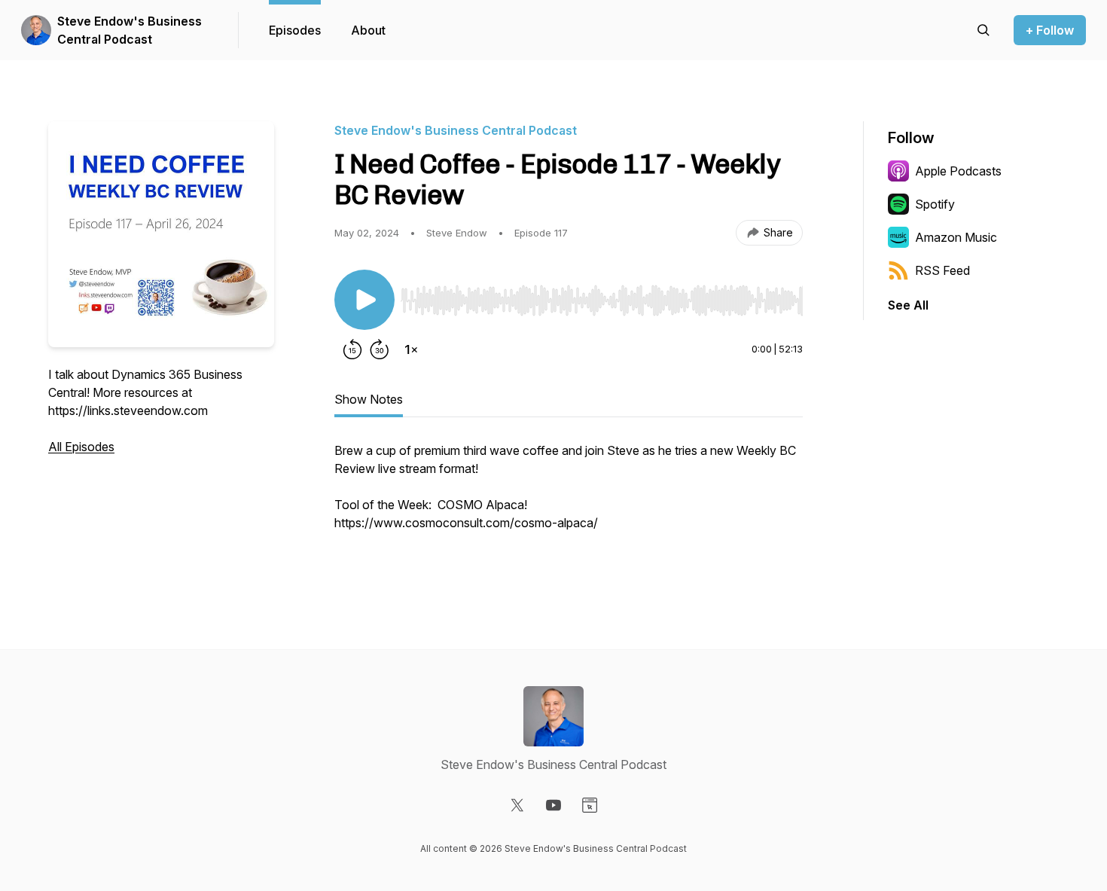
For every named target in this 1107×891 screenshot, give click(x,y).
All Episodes (81, 446)
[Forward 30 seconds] (379, 349)
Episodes (295, 30)
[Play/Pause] (364, 300)
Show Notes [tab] (368, 399)
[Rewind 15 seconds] (352, 349)
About (368, 30)
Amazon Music (956, 237)
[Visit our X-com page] (517, 805)
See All (908, 305)
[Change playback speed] (411, 349)
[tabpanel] (568, 503)
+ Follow (1050, 30)
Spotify (935, 204)
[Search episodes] (983, 30)
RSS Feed (942, 270)
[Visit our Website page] (589, 805)
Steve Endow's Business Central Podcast (129, 30)
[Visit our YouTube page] (553, 805)
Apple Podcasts (958, 171)
